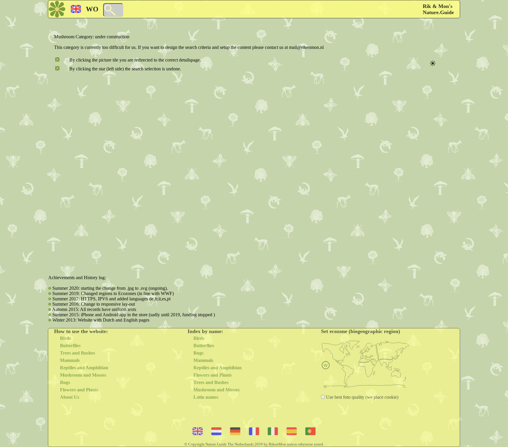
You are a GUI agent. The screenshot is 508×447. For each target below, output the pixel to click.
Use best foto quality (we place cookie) (361, 397)
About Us (69, 397)
